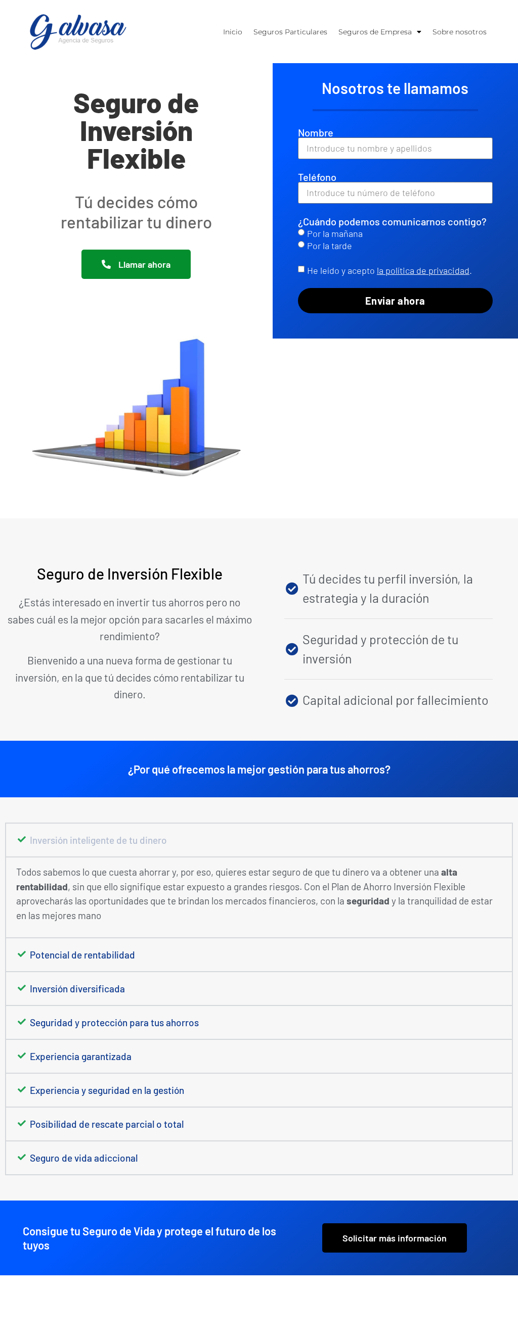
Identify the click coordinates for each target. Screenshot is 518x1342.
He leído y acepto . (389, 270)
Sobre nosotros (460, 31)
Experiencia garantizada (81, 1056)
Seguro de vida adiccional (84, 1158)
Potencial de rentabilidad (82, 955)
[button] (259, 840)
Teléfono (317, 177)
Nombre (315, 132)
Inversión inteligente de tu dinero (98, 840)
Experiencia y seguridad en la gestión (107, 1090)
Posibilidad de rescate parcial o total (107, 1124)
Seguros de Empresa (375, 31)
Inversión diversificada (77, 988)
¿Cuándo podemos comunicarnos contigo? (392, 221)
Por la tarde (329, 245)
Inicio (232, 31)
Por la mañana (335, 233)
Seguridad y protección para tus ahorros (114, 1022)
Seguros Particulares (290, 31)
